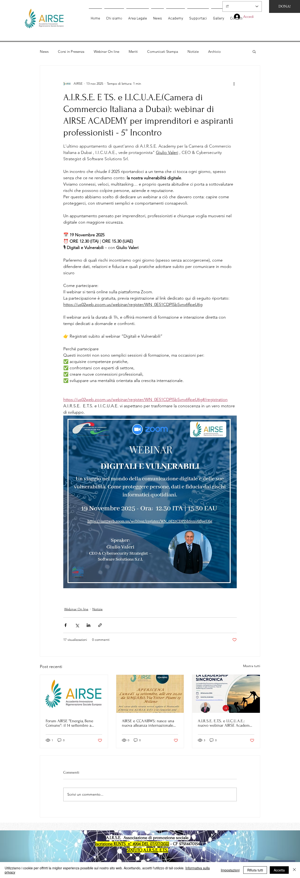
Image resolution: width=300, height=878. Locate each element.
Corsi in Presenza (71, 51)
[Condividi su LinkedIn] (88, 625)
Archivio (214, 51)
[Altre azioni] (234, 83)
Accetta (279, 870)
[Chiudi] (294, 870)
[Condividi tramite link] (100, 625)
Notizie (193, 51)
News (44, 51)
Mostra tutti (251, 666)
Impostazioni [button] (230, 870)
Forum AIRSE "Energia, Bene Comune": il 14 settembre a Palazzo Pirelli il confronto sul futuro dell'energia (71, 723)
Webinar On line (106, 51)
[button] (254, 51)
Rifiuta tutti (255, 870)
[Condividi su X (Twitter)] (77, 625)
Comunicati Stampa (162, 51)
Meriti (133, 51)
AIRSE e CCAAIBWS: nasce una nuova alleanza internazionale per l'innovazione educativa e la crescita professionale (149, 723)
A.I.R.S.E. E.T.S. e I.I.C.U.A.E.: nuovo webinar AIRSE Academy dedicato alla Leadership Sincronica (225, 723)
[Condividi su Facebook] (65, 625)
